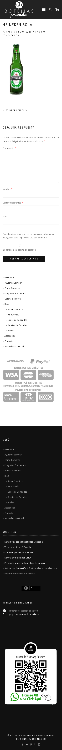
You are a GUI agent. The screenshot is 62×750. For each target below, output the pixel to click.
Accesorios (9, 335)
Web (5, 216)
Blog (6, 304)
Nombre (8, 189)
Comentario (9, 148)
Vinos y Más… (14, 314)
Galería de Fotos (12, 298)
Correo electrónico (13, 202)
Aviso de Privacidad (14, 346)
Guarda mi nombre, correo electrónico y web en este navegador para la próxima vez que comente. (28, 236)
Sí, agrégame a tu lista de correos (19, 249)
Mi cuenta (9, 277)
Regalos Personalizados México (19, 573)
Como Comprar (12, 288)
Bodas (11, 330)
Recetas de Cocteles (17, 325)
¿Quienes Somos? (13, 282)
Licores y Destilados (17, 320)
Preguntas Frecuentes (14, 293)
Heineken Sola (17, 25)
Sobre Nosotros (15, 309)
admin (11, 32)
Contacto (8, 341)
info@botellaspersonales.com (42, 568)
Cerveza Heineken (15, 110)
